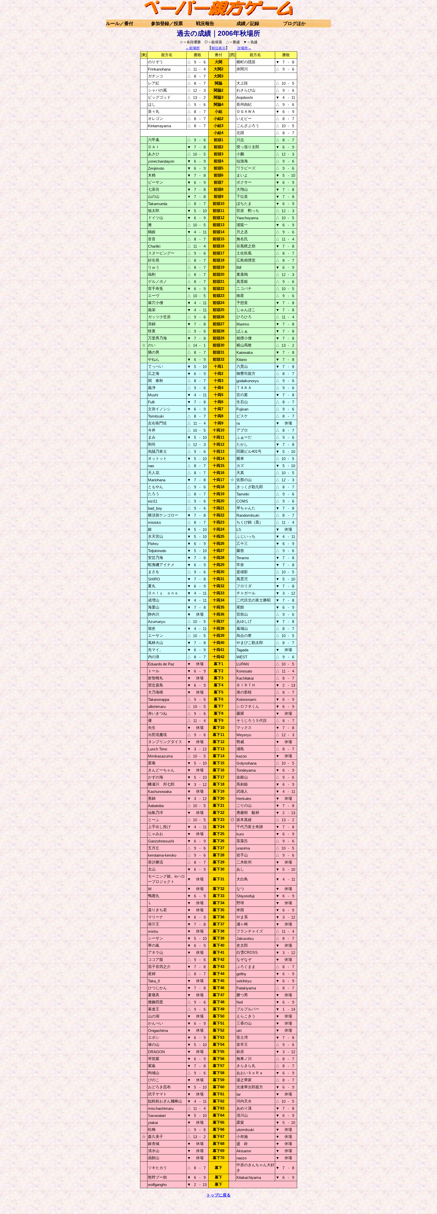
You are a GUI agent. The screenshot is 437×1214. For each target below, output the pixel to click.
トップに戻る (218, 1195)
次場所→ (244, 48)
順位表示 (218, 48)
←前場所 (193, 48)
